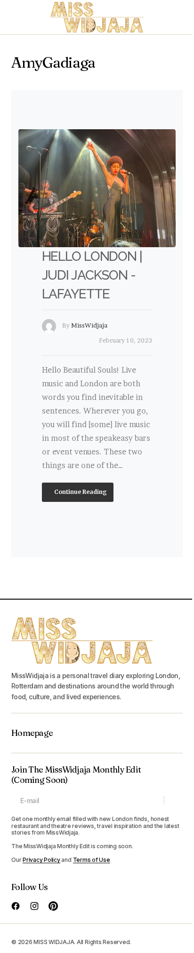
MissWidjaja (89, 325)
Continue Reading (80, 491)
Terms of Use (91, 859)
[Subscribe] (173, 800)
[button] (16, 17)
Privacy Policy (41, 859)
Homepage (32, 733)
